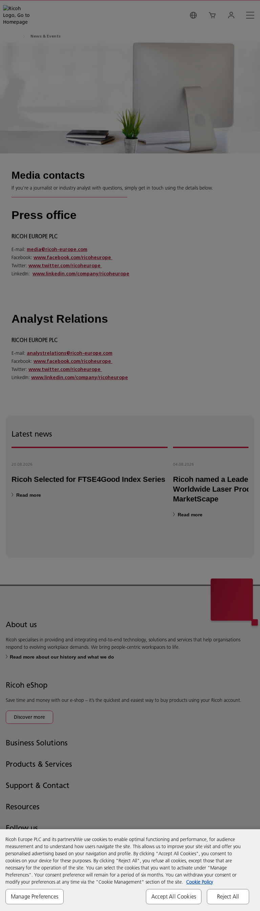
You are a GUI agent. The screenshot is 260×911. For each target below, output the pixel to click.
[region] (130, 870)
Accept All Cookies (173, 896)
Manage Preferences (34, 896)
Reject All (228, 896)
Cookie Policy (199, 882)
